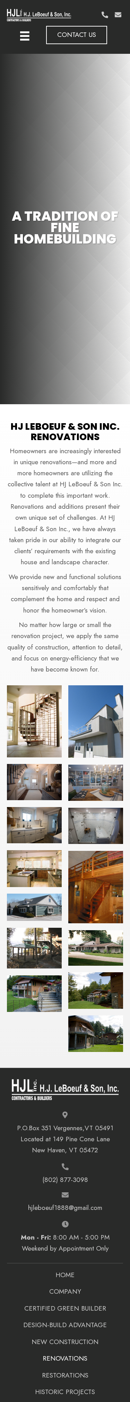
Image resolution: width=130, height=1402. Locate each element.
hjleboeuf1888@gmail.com (65, 1207)
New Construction (65, 1341)
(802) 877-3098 (65, 1179)
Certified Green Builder (65, 1308)
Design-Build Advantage (65, 1325)
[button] (104, 15)
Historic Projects (65, 1391)
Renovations (65, 1358)
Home (65, 1275)
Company (65, 1291)
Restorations (65, 1375)
